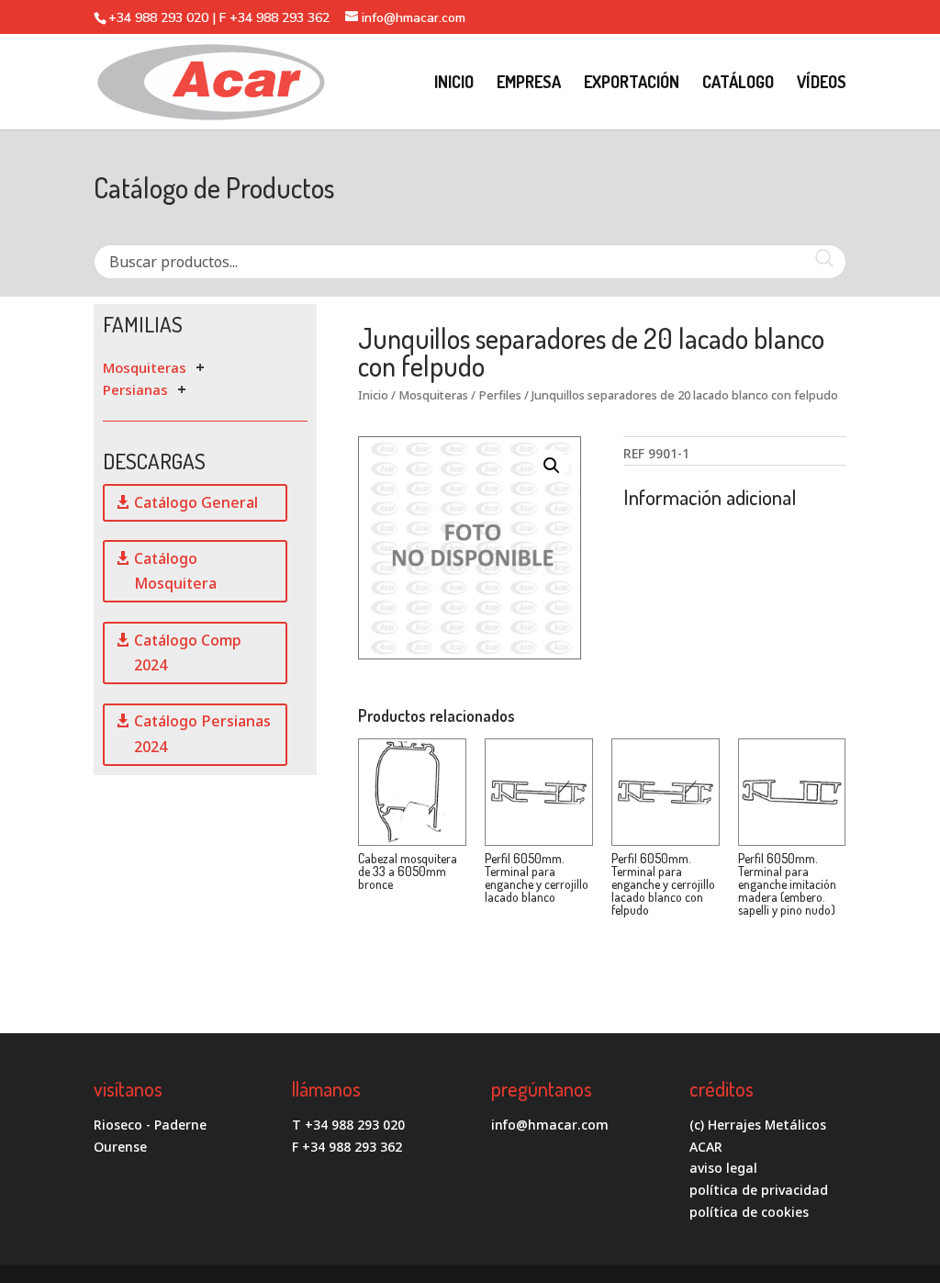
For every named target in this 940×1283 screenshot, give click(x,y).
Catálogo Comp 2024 (187, 652)
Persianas (135, 389)
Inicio (373, 395)
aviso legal (723, 1167)
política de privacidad (758, 1190)
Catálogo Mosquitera (175, 570)
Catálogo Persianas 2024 (202, 733)
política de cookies (749, 1212)
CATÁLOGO (738, 83)
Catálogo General (196, 502)
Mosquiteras (144, 367)
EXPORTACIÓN (631, 83)
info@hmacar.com (550, 1124)
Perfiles (499, 395)
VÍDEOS (821, 83)
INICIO (454, 83)
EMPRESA (529, 83)
